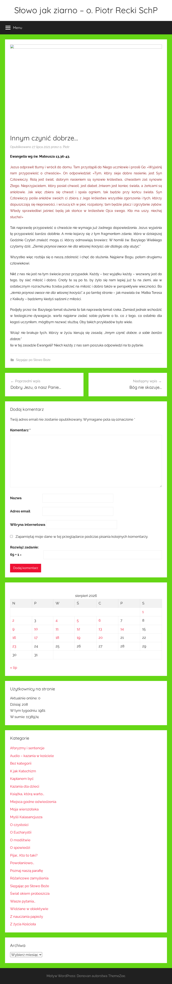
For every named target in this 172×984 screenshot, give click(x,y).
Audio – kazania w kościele (32, 756)
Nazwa (16, 498)
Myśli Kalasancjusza (26, 817)
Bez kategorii (20, 763)
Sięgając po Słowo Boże (33, 360)
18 (57, 637)
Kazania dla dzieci (24, 786)
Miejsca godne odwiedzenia (33, 802)
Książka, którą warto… (27, 794)
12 (78, 629)
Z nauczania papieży (26, 916)
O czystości (19, 825)
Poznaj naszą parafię (26, 871)
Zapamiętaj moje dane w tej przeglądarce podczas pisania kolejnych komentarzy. (82, 536)
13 (100, 629)
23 (14, 646)
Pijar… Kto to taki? (24, 855)
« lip (13, 667)
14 (122, 629)
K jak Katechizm (23, 771)
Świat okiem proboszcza (30, 893)
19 (78, 637)
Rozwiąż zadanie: (24, 547)
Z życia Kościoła (23, 924)
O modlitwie (20, 840)
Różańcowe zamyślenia (29, 878)
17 (36, 637)
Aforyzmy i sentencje (27, 748)
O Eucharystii (20, 832)
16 (14, 637)
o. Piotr (64, 147)
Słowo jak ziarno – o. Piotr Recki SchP (86, 10)
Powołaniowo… (22, 863)
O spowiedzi (20, 847)
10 (36, 629)
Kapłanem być (22, 779)
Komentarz (20, 430)
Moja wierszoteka (24, 809)
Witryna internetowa (27, 524)
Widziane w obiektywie (29, 909)
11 (57, 629)
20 (101, 637)
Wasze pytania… (22, 901)
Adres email (20, 511)
